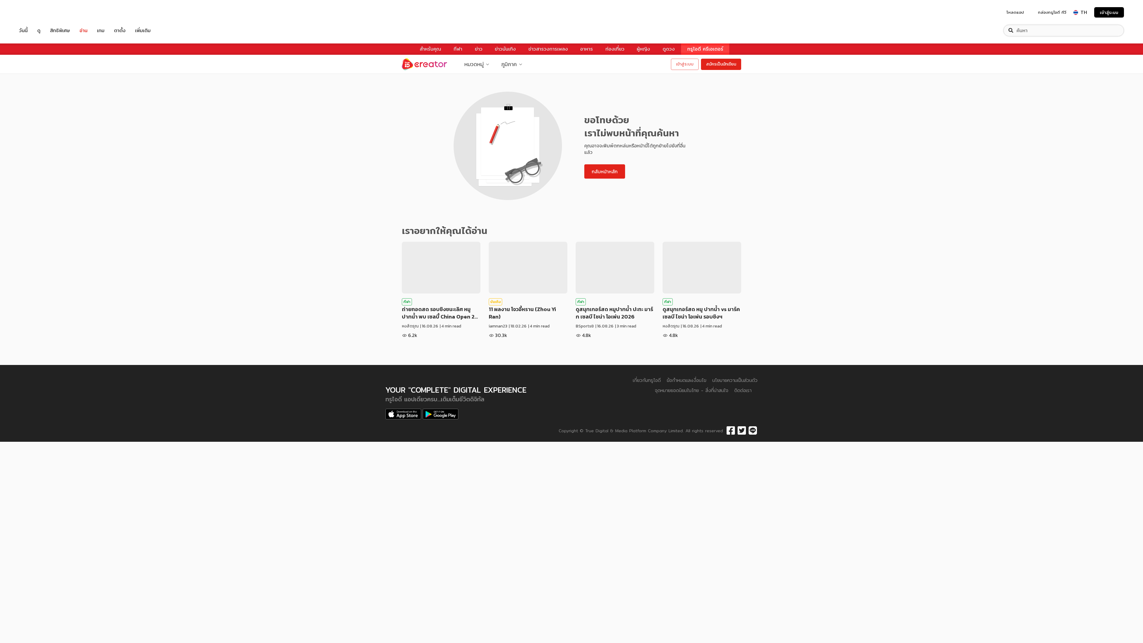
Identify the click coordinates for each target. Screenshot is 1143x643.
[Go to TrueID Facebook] (731, 431)
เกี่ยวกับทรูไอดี (647, 380)
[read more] (441, 268)
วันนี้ (23, 30)
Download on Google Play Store (440, 414)
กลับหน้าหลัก (605, 171)
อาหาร (586, 49)
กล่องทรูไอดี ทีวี (1052, 12)
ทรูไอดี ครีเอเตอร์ (705, 49)
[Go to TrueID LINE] (753, 431)
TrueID (37, 12)
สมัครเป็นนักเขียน (721, 64)
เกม (100, 30)
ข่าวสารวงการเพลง (548, 49)
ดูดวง (669, 49)
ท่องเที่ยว (614, 49)
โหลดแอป (1015, 12)
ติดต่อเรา (743, 390)
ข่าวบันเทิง (505, 49)
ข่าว (479, 49)
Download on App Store (403, 414)
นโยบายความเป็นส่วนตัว (735, 380)
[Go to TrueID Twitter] (742, 431)
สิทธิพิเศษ (60, 30)
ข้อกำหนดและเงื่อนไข (686, 380)
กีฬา (458, 49)
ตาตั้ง (120, 30)
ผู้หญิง (643, 49)
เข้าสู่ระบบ (1109, 12)
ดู (38, 30)
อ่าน (83, 30)
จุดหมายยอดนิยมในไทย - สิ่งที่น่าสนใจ (691, 390)
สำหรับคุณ (430, 49)
